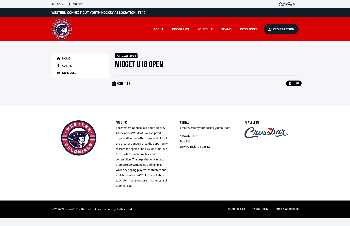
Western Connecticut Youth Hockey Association (93, 12)
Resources (248, 29)
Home (66, 58)
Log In (59, 4)
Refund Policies (235, 209)
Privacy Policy (259, 209)
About (158, 29)
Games (67, 66)
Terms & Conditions (286, 209)
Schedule (205, 29)
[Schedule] (298, 83)
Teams (226, 29)
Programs (180, 29)
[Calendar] (289, 83)
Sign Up (77, 4)
